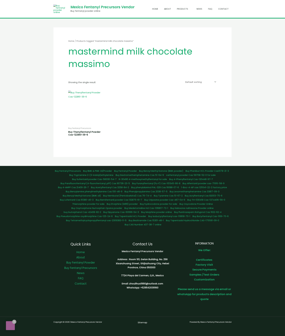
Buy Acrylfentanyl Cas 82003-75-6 (203, 195)
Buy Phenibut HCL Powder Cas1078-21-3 (207, 170)
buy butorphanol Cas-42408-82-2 (82, 212)
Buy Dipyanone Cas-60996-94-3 (121, 212)
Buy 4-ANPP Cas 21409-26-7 (73, 187)
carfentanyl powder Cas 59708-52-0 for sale (191, 175)
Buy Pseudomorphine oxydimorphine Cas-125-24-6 (85, 216)
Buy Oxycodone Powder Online (196, 203)
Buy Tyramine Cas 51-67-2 (168, 195)
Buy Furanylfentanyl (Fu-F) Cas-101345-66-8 (156, 183)
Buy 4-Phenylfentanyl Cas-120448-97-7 (191, 179)
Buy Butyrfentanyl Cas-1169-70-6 (211, 216)
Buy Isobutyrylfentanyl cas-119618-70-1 (169, 216)
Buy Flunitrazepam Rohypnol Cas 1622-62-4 (197, 212)
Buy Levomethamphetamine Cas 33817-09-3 (194, 191)
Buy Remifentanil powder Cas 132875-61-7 (119, 199)
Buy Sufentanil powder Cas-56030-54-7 (94, 179)
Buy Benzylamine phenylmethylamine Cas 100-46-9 (94, 191)
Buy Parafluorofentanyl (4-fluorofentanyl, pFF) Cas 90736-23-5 (95, 183)
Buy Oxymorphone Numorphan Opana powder (96, 208)
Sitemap (142, 322)
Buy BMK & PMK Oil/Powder (97, 170)
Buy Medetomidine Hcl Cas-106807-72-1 (146, 208)
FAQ (210, 8)
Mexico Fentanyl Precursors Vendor (102, 7)
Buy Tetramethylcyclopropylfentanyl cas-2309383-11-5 (96, 220)
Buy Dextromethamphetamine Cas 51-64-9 (140, 175)
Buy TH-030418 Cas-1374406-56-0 (206, 199)
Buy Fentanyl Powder (125, 170)
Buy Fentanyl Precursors (68, 170)
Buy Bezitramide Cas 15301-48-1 (146, 220)
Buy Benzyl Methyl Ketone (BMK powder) (161, 170)
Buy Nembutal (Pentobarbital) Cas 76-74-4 (127, 195)
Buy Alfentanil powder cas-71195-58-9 (203, 183)
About (167, 8)
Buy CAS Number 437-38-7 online (143, 224)
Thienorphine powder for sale (88, 203)
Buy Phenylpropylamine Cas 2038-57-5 (146, 191)
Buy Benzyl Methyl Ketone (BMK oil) (82, 195)
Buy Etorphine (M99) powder (122, 203)
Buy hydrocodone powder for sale (158, 203)
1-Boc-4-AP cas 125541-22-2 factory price (204, 187)
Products (182, 8)
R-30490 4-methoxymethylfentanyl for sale (143, 179)
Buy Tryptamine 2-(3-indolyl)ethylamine (91, 175)
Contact (223, 8)
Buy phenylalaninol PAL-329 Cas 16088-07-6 (155, 187)
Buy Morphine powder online (156, 212)
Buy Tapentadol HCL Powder (130, 216)
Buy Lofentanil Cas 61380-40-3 (77, 199)
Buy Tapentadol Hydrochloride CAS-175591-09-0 (192, 220)
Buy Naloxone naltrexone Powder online (192, 208)
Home (155, 8)
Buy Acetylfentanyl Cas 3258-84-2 (110, 187)
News (199, 8)
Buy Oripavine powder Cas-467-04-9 (164, 199)
